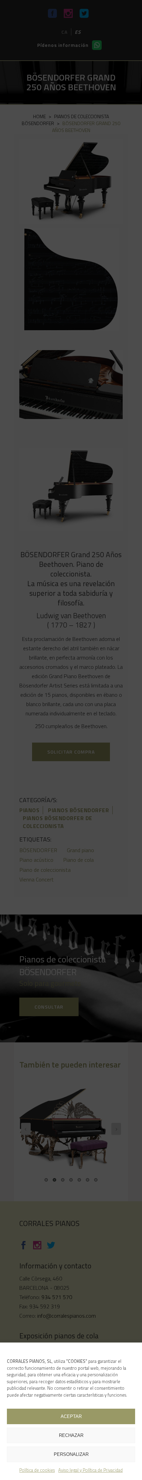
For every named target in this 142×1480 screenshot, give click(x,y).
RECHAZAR (71, 1435)
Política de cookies (37, 1470)
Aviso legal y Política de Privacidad (90, 1470)
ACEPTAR (71, 1416)
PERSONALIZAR (71, 1454)
